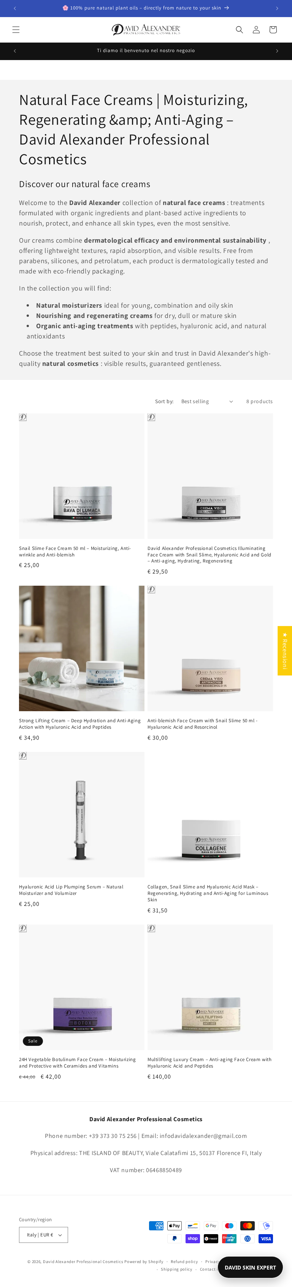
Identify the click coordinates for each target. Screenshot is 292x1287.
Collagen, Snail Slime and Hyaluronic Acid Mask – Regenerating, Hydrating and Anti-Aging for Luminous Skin (208, 893)
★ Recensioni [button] (285, 650)
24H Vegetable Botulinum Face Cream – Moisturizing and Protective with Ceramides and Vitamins (77, 1063)
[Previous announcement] (14, 8)
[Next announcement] (277, 8)
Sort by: (164, 401)
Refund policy (184, 1261)
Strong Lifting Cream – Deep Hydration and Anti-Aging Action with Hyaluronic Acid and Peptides (80, 724)
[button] (16, 29)
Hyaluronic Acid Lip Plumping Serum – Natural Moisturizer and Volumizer (71, 890)
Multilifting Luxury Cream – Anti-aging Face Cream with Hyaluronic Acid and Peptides (209, 1063)
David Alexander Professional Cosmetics (83, 1261)
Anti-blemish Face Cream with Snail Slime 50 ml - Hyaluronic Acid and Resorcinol (203, 724)
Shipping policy (176, 1269)
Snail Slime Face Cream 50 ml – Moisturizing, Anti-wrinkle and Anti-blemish (75, 551)
